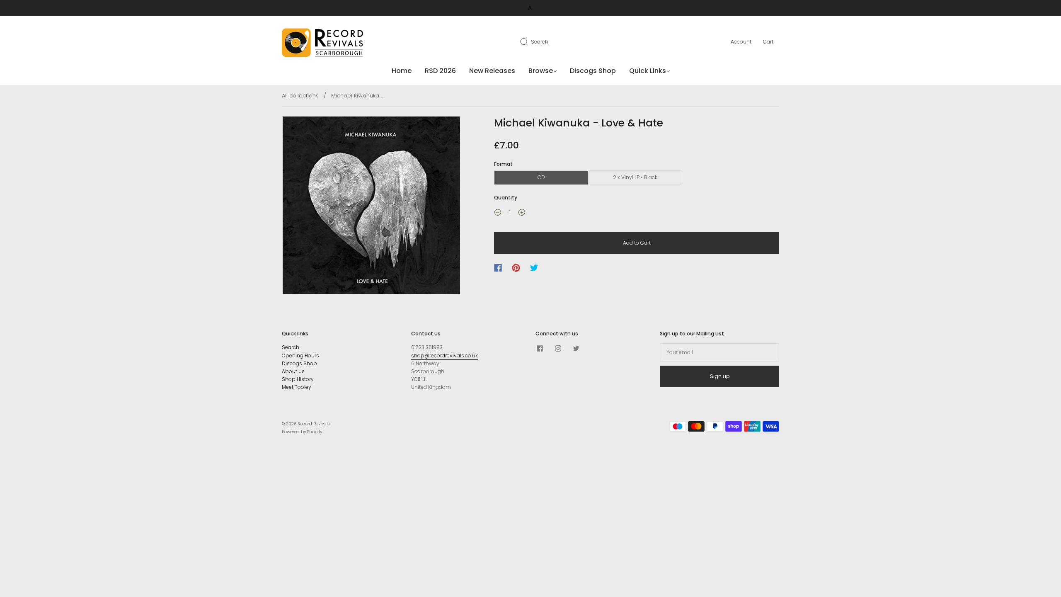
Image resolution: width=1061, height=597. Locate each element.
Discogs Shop (593, 71)
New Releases (492, 71)
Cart (768, 41)
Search (539, 41)
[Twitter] (534, 268)
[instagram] (558, 348)
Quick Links (647, 71)
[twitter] (576, 348)
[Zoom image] (371, 206)
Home (402, 71)
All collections (300, 96)
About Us (293, 371)
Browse (540, 71)
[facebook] (539, 348)
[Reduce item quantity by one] (498, 213)
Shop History (298, 379)
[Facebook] (498, 268)
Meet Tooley (296, 387)
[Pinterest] (516, 268)
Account (741, 41)
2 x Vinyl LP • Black (635, 177)
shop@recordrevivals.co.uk (444, 355)
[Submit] (529, 41)
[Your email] (719, 352)
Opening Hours (300, 355)
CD (541, 177)
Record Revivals (313, 424)
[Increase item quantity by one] (522, 213)
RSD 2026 (440, 71)
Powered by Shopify (302, 432)
